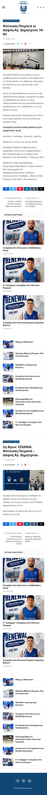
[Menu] (3, 7)
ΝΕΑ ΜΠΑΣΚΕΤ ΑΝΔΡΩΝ (11, 21)
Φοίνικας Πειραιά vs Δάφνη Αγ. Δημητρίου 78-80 (33, 539)
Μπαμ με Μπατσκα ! (24, 342)
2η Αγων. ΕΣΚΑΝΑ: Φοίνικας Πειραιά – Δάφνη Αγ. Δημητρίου (14, 203)
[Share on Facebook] (18, 44)
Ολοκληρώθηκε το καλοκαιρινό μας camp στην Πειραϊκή (28, 401)
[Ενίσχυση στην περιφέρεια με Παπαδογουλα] (8, 390)
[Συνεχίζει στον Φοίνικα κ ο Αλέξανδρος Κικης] (23, 232)
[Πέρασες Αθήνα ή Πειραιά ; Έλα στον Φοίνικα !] (8, 356)
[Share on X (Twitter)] (21, 44)
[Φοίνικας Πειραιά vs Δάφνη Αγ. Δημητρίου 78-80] (23, 59)
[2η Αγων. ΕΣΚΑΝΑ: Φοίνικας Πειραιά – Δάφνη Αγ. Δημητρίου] (23, 480)
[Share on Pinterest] (25, 44)
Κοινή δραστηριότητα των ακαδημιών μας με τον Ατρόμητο (33, 203)
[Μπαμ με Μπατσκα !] (8, 344)
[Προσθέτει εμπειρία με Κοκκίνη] (8, 367)
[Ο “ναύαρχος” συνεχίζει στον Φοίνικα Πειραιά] (23, 270)
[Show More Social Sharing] (30, 44)
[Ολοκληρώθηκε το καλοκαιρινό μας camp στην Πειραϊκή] (8, 401)
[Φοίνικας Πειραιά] (23, 7)
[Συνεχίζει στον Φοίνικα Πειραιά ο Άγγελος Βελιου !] (23, 307)
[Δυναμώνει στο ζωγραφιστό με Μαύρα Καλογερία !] (8, 413)
